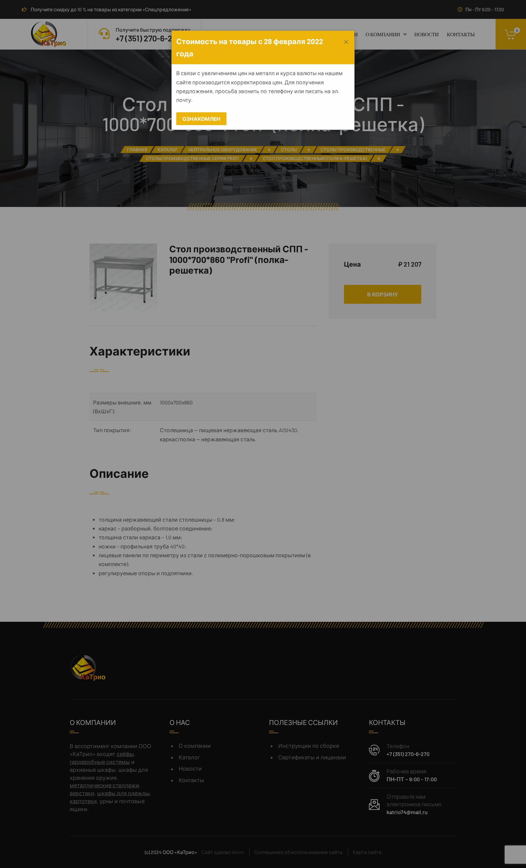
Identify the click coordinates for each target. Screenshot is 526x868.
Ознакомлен (201, 119)
